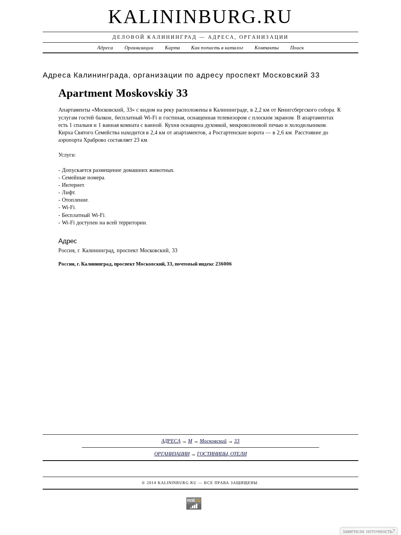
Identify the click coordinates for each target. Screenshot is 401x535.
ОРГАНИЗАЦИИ (172, 454)
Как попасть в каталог (217, 48)
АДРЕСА (171, 441)
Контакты (267, 48)
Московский (213, 441)
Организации (139, 48)
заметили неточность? (369, 531)
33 (237, 441)
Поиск (297, 48)
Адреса (105, 48)
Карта (172, 48)
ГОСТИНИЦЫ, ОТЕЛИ (222, 454)
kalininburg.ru (200, 16)
